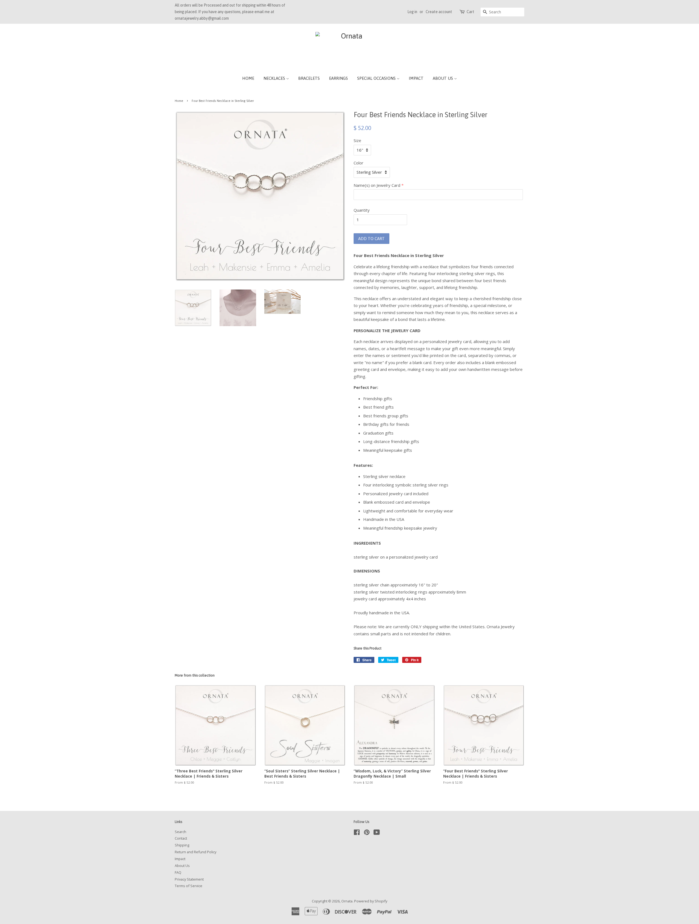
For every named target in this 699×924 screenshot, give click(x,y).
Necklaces (274, 78)
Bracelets (309, 78)
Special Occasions (377, 78)
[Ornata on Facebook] (357, 833)
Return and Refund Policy (195, 851)
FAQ (178, 872)
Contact (181, 838)
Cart (470, 12)
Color (358, 163)
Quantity (362, 210)
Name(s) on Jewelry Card (377, 185)
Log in (412, 12)
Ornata (347, 901)
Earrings (338, 78)
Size (357, 140)
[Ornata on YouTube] (377, 833)
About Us (443, 78)
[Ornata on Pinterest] (367, 833)
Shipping (182, 845)
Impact (416, 78)
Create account (439, 12)
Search (180, 831)
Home (248, 78)
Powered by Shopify (370, 901)
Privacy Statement (189, 879)
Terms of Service (188, 885)
